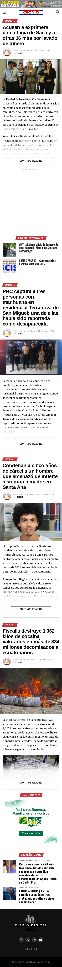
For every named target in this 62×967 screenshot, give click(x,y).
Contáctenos (31, 948)
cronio (20, 53)
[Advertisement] (31, 201)
